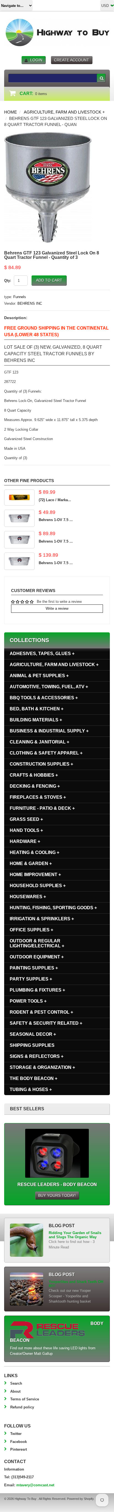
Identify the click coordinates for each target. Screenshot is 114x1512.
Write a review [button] (57, 608)
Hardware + (25, 841)
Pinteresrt (18, 1449)
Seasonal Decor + (33, 1034)
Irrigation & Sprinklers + (42, 918)
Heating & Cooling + (34, 852)
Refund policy (22, 1407)
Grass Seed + (26, 819)
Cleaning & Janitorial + (39, 742)
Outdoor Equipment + (37, 956)
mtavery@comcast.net (35, 1485)
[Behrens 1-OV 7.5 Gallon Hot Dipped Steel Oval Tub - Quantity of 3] (19, 561)
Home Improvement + (35, 874)
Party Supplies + (31, 979)
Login (36, 60)
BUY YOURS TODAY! (57, 1195)
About (15, 1391)
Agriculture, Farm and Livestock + (64, 112)
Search (16, 1383)
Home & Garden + (31, 863)
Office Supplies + (31, 929)
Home (10, 112)
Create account (71, 60)
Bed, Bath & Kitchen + (36, 708)
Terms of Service (24, 1399)
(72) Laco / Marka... (55, 500)
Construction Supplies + (41, 764)
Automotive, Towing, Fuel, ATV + (49, 686)
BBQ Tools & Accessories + (44, 697)
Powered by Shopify (80, 1498)
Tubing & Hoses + (31, 1089)
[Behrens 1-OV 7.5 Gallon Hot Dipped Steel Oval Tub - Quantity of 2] (19, 539)
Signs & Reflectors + (36, 1056)
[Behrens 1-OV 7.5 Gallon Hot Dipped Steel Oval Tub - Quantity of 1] (19, 518)
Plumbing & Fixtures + (37, 990)
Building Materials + (36, 719)
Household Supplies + (38, 885)
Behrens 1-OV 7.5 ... (56, 520)
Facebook (18, 1442)
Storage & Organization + (42, 1067)
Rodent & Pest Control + (41, 1012)
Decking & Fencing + (35, 786)
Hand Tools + (26, 830)
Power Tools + (28, 1001)
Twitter (16, 1434)
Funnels (19, 297)
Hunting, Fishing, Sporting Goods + (53, 907)
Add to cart (49, 280)
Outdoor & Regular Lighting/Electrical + (37, 943)
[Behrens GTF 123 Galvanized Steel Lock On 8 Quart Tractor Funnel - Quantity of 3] (48, 135)
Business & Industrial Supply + (49, 731)
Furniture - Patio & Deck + (42, 808)
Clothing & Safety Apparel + (46, 753)
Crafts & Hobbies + (34, 775)
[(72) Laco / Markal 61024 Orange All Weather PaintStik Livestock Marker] (19, 497)
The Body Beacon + (33, 1078)
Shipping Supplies (32, 1045)
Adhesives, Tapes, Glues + (42, 653)
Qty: (7, 280)
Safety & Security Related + (46, 1023)
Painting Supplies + (34, 968)
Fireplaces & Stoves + (38, 797)
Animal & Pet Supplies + (39, 675)
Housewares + (28, 896)
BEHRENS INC (29, 303)
